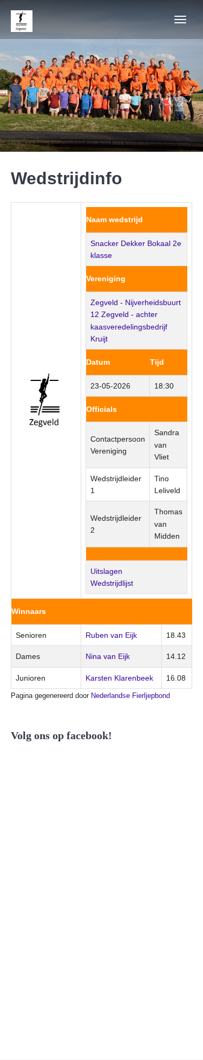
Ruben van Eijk (111, 635)
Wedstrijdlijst (111, 583)
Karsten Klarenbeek (119, 678)
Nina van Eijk (108, 656)
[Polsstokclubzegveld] (21, 19)
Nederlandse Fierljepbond (130, 695)
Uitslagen (106, 571)
